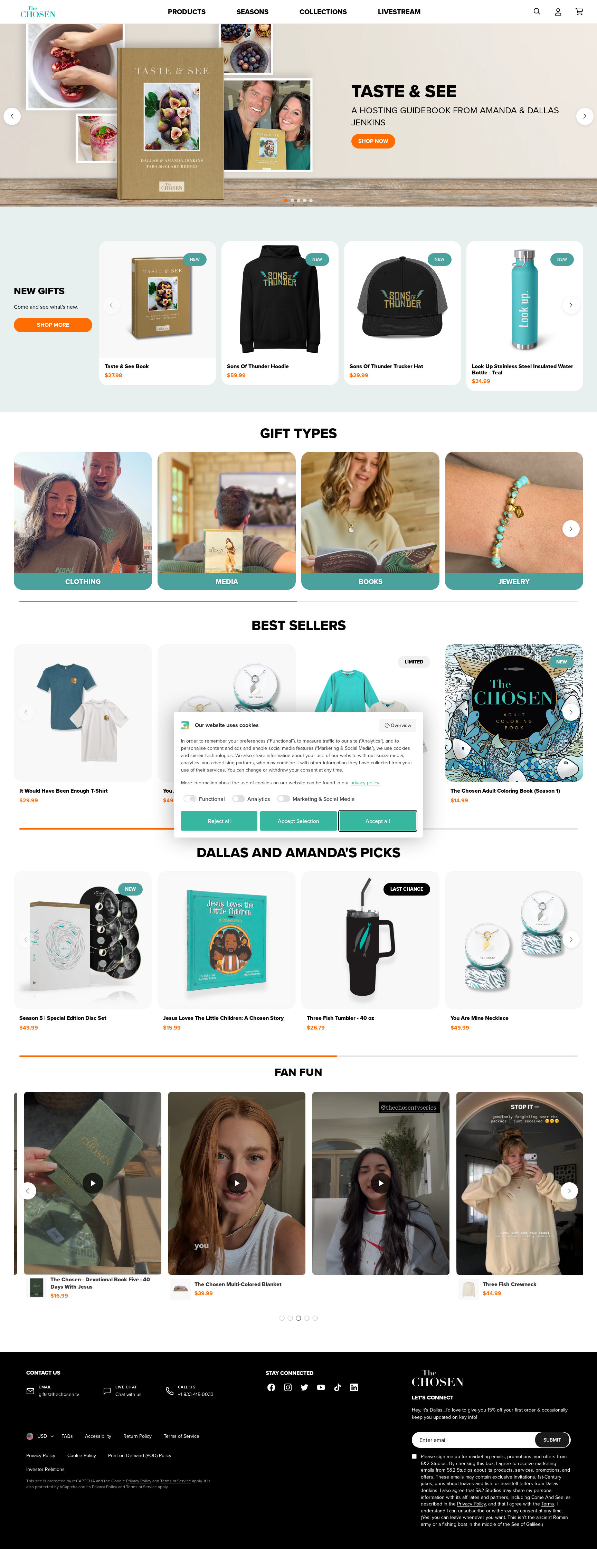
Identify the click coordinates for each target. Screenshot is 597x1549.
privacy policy (364, 782)
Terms (547, 1503)
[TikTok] (337, 1387)
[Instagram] (287, 1387)
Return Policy (137, 1436)
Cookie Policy (81, 1455)
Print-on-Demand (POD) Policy (139, 1455)
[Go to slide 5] (315, 1318)
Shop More (53, 325)
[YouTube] (320, 1387)
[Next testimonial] (569, 1190)
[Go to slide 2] (290, 1318)
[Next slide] (585, 116)
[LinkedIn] (354, 1387)
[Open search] (537, 11)
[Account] (558, 12)
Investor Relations (45, 1469)
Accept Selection (298, 821)
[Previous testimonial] (27, 1190)
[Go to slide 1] (282, 1318)
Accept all (378, 821)
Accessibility (98, 1436)
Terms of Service (181, 1436)
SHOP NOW (373, 141)
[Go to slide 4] (307, 1318)
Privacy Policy (40, 1455)
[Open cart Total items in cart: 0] (579, 11)
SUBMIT (552, 1439)
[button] (286, 200)
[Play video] (94, 1183)
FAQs (67, 1436)
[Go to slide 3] (298, 1318)
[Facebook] (271, 1387)
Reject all (219, 821)
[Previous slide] (12, 116)
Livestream (399, 12)
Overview (401, 725)
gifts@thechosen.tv (59, 1394)
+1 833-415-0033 (196, 1394)
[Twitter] (304, 1387)
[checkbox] (203, 799)
